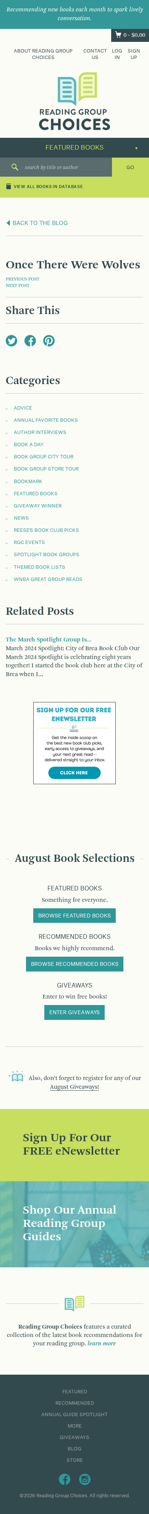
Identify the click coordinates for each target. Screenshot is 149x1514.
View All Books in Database (48, 187)
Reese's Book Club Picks (46, 530)
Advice (23, 408)
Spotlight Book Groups (46, 554)
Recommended (74, 1403)
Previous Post (22, 279)
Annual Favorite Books (46, 420)
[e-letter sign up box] (74, 743)
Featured (74, 1392)
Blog (74, 1449)
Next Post (17, 286)
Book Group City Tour (43, 457)
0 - (134, 35)
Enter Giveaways (74, 1012)
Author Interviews (40, 432)
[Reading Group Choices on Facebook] (64, 1479)
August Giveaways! (74, 1087)
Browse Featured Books (74, 916)
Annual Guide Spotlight (74, 1414)
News (21, 518)
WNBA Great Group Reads (48, 579)
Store (74, 1460)
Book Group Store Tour (46, 469)
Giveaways (74, 1437)
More (75, 1426)
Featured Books (36, 493)
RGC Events (29, 542)
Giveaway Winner (38, 506)
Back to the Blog (39, 223)
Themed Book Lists (39, 567)
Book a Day (29, 444)
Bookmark (28, 481)
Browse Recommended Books (74, 964)
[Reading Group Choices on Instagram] (85, 1479)
